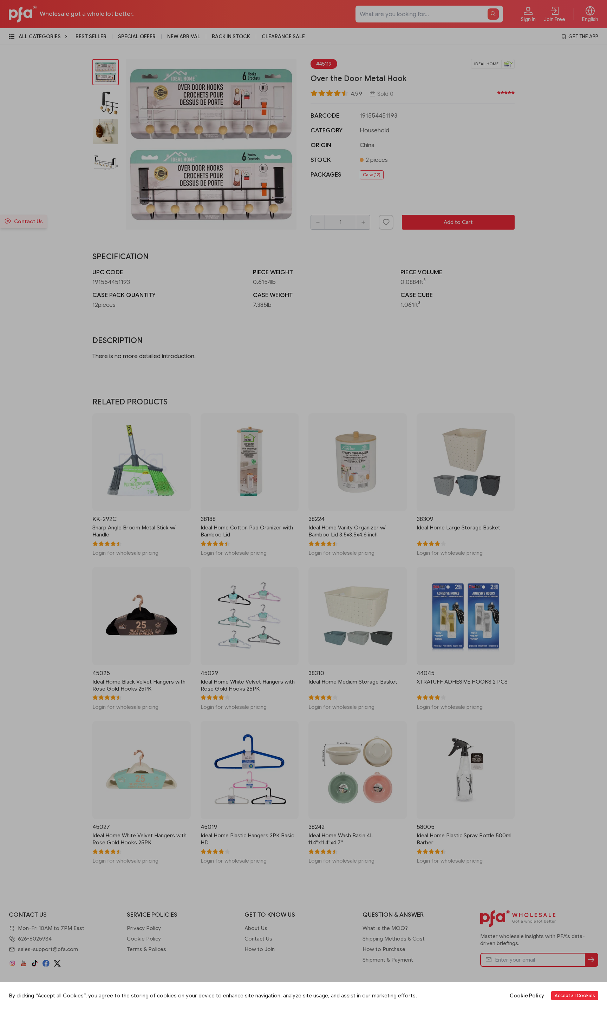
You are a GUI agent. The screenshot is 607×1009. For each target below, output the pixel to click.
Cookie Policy (527, 995)
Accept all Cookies (575, 995)
